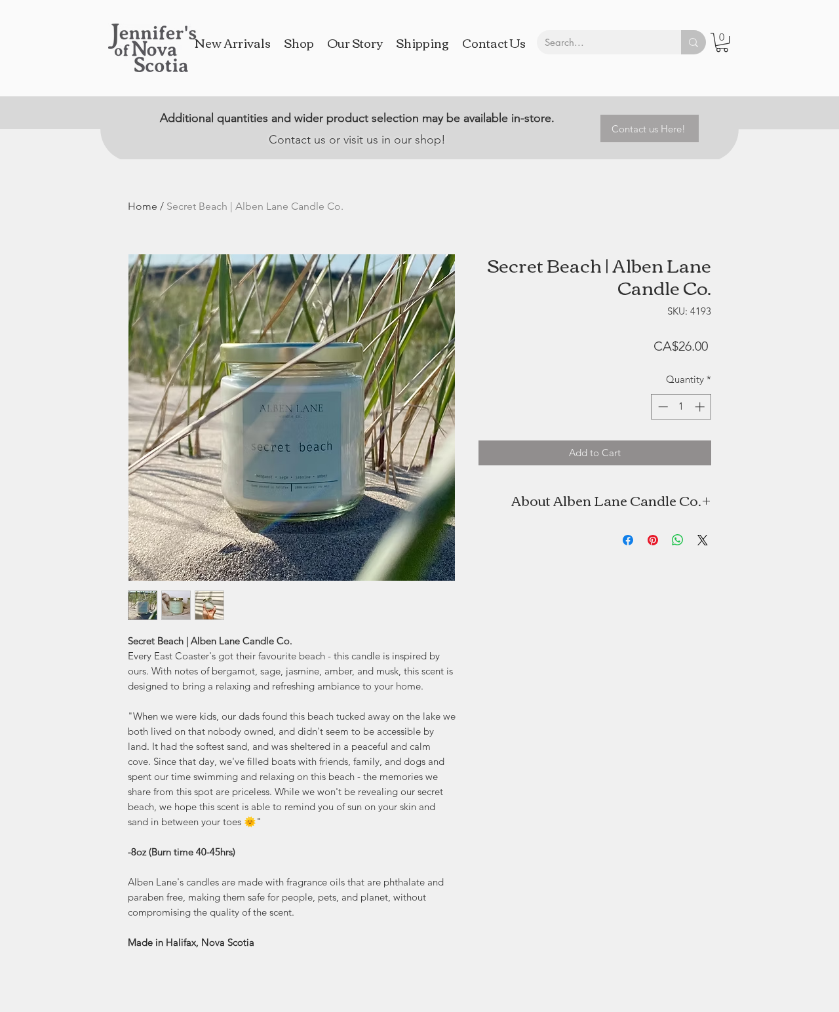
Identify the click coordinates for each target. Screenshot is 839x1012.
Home (142, 206)
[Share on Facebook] (628, 540)
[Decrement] (662, 407)
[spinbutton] (681, 407)
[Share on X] (703, 540)
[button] (722, 42)
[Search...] (693, 42)
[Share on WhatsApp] (678, 540)
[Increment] (701, 407)
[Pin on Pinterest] (653, 540)
